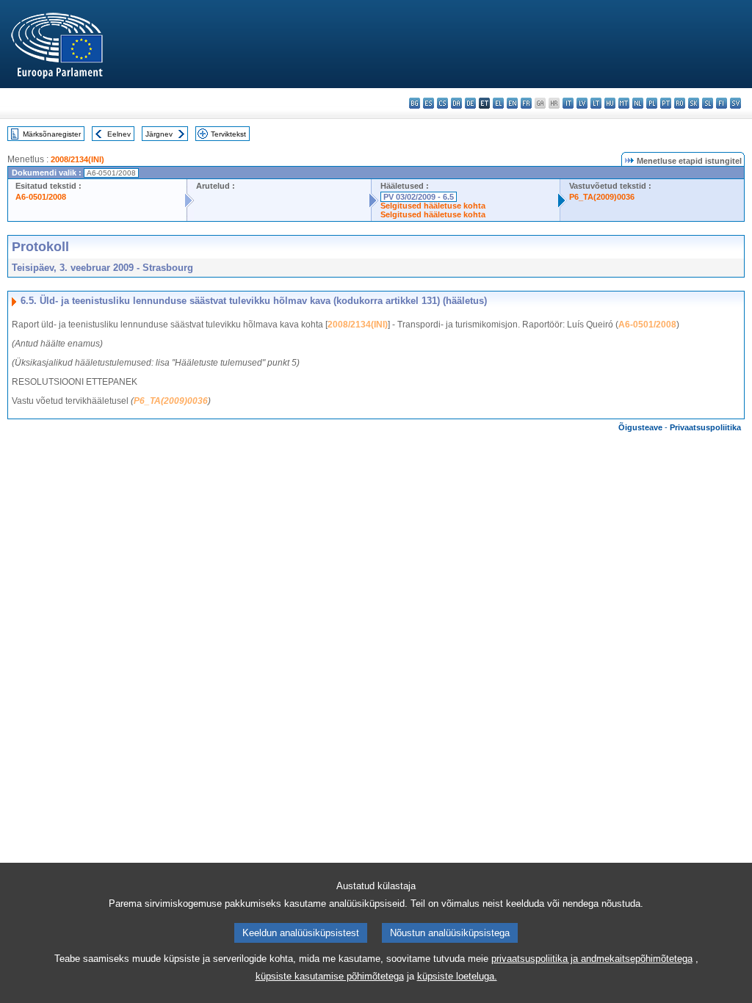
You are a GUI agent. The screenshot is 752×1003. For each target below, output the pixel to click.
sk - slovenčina (693, 103)
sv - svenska (735, 103)
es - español (428, 103)
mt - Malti (623, 103)
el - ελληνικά (498, 103)
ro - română (679, 103)
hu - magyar (609, 103)
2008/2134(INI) (77, 159)
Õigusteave (640, 427)
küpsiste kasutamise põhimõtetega (330, 976)
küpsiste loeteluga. (457, 976)
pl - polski (651, 103)
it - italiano (568, 103)
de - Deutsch (470, 103)
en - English (512, 103)
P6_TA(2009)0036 (601, 196)
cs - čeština (442, 103)
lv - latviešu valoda (582, 103)
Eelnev (119, 134)
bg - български (414, 103)
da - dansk (456, 103)
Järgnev (159, 134)
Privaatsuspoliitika (705, 427)
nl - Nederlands (637, 103)
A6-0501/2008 (40, 196)
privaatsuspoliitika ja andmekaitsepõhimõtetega (592, 958)
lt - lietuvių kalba (595, 103)
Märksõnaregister (52, 134)
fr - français (526, 103)
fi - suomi (721, 103)
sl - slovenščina (707, 103)
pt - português (665, 103)
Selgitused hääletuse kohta (432, 205)
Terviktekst (228, 134)
